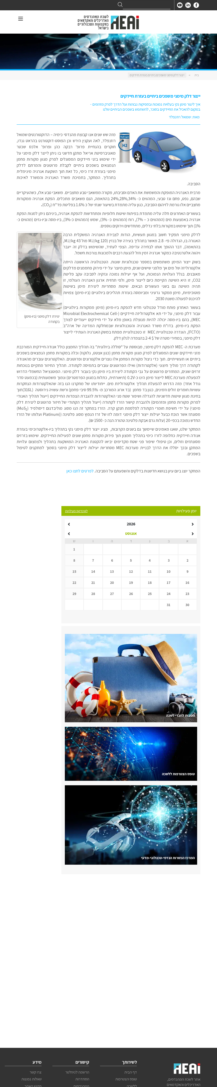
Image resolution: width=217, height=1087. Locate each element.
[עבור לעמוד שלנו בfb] (196, 5)
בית (197, 75)
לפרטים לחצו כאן (80, 471)
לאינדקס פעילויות (76, 511)
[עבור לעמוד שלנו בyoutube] (180, 5)
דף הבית (130, 1072)
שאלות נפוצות (31, 1078)
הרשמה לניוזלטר (77, 1072)
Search (120, 4)
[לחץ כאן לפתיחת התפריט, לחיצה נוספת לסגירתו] (21, 19)
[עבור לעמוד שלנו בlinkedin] (188, 5)
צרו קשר (36, 1072)
